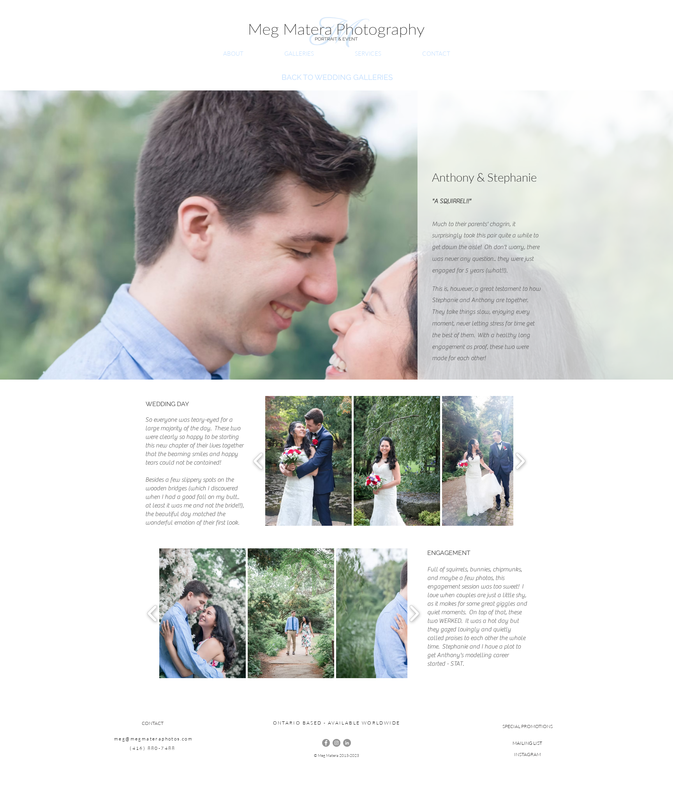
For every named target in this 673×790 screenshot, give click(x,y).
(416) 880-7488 (153, 748)
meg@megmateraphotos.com (153, 739)
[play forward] (520, 461)
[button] (308, 461)
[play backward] (258, 461)
